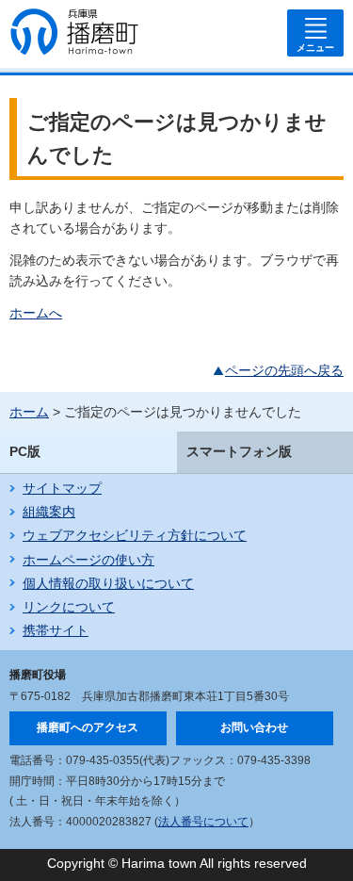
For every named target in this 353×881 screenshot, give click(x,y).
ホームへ (35, 312)
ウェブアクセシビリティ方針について (135, 535)
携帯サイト (55, 630)
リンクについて (69, 606)
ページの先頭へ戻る (284, 370)
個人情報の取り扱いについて (108, 583)
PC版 (24, 451)
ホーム (29, 411)
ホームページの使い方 (88, 559)
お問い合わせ (254, 727)
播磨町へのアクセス (87, 727)
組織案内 (49, 511)
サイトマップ (62, 488)
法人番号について (203, 821)
